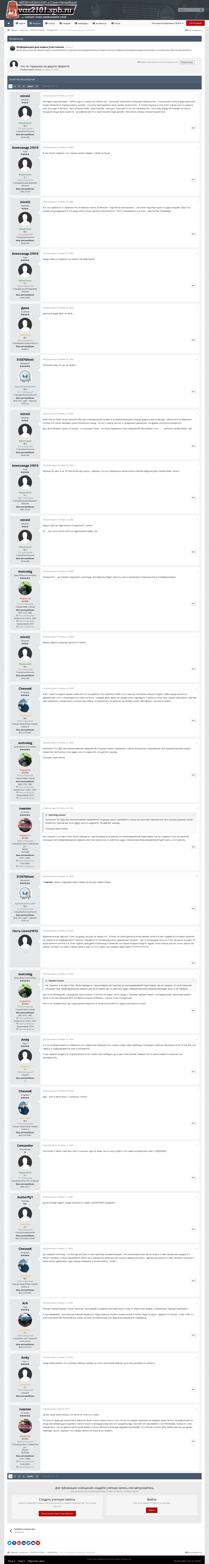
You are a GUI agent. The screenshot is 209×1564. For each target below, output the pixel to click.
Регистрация (195, 23)
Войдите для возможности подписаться (158, 62)
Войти (152, 1510)
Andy (25, 1039)
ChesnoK (25, 688)
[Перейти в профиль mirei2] (14, 64)
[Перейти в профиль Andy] (25, 1056)
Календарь (82, 23)
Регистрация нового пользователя (57, 1513)
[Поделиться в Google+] (19, 1543)
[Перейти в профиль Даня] (25, 325)
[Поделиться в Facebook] (14, 1543)
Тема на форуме (26, 615)
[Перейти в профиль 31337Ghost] (25, 376)
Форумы (36, 23)
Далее (30, 86)
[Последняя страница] (37, 86)
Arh (25, 1303)
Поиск (117, 23)
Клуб (21, 23)
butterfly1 (25, 1197)
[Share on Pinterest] (38, 1543)
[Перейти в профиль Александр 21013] (25, 164)
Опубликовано (58, 95)
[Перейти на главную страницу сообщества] (8, 23)
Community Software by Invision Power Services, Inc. (109, 1559)
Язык (11, 1561)
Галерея (66, 23)
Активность (101, 23)
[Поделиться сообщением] (197, 95)
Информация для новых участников (40, 47)
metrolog (25, 571)
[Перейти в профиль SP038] (12, 48)
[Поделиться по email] (33, 1543)
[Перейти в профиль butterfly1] (25, 1214)
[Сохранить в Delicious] (28, 1543)
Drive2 (25, 849)
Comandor (25, 1145)
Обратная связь (36, 1561)
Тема (21, 1561)
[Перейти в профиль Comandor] (25, 1162)
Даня (25, 308)
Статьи (51, 23)
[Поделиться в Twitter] (9, 1543)
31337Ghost (25, 359)
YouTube (25, 852)
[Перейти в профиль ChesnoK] (25, 705)
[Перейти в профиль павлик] (25, 825)
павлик (25, 808)
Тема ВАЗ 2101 (184, 1561)
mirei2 (38, 69)
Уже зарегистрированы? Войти (167, 23)
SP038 (198, 1561)
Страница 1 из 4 (49, 86)
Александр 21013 (25, 147)
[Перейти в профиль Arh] (25, 1320)
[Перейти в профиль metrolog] (25, 588)
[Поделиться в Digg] (24, 1543)
